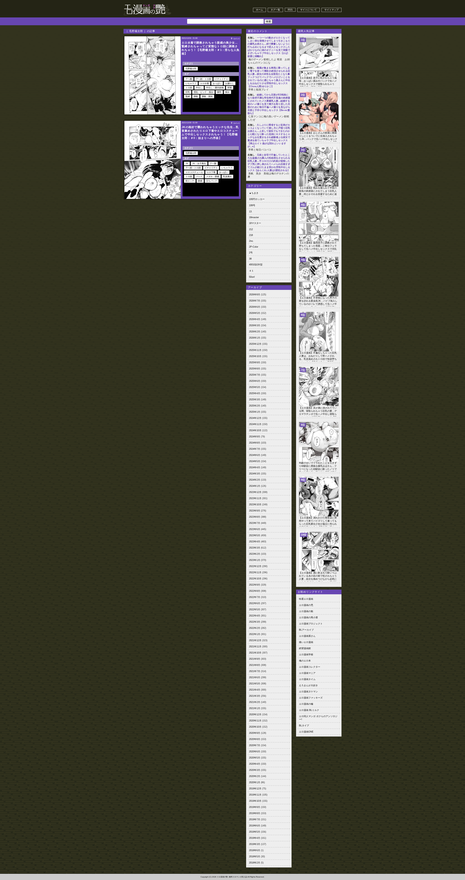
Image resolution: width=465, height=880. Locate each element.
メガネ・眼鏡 (212, 176)
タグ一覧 (275, 9)
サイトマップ (331, 9)
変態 (229, 87)
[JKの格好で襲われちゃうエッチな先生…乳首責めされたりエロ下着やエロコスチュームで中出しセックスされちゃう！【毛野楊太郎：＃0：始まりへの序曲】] (152, 160)
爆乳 (219, 92)
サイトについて (308, 9)
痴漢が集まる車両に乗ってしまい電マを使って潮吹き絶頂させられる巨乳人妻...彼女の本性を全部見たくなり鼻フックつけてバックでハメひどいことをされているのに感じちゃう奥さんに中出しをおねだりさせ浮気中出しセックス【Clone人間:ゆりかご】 (269, 77)
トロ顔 (188, 87)
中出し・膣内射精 (215, 87)
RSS (290, 9)
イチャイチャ (221, 79)
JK (186, 163)
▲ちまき (253, 193)
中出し (199, 87)
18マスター (255, 223)
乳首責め (227, 176)
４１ (251, 270)
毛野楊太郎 (190, 68)
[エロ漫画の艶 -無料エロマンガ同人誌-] (147, 3)
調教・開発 (207, 96)
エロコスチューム (194, 172)
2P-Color (253, 246)
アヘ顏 (188, 79)
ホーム (259, 9)
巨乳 (187, 92)
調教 (196, 96)
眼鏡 (200, 181)
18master (254, 217)
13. (250, 211)
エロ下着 (211, 172)
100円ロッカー (257, 199)
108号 (252, 205)
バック (199, 176)
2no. (251, 241)
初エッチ (189, 181)
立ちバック (211, 181)
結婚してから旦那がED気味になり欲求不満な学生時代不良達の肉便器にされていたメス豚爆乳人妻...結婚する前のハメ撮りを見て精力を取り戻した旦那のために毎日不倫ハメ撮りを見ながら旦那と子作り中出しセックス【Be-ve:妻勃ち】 (269, 104)
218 (251, 235)
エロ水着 (204, 83)
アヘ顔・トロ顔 (203, 79)
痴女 (227, 92)
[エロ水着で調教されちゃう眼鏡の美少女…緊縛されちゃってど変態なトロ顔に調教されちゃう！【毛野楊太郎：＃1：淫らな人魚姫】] (152, 75)
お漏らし (229, 83)
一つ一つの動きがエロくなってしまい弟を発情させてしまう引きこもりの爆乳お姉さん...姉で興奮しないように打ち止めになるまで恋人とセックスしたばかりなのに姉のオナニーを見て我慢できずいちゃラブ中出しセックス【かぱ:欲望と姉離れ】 (269, 47)
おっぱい (217, 83)
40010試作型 (255, 264)
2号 (251, 252)
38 (250, 258)
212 (251, 229)
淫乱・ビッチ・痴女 (203, 92)
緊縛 (187, 96)
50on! (252, 277)
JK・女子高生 (199, 163)
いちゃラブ (190, 83)
